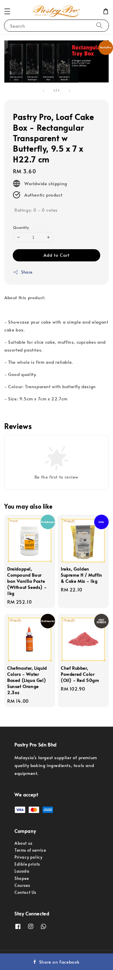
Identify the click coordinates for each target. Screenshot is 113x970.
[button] (7, 11)
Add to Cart (56, 255)
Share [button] (26, 272)
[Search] (99, 25)
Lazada (22, 871)
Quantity (21, 227)
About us (23, 843)
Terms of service (30, 850)
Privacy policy (28, 857)
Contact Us (25, 892)
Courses (22, 885)
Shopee (21, 878)
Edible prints (27, 864)
